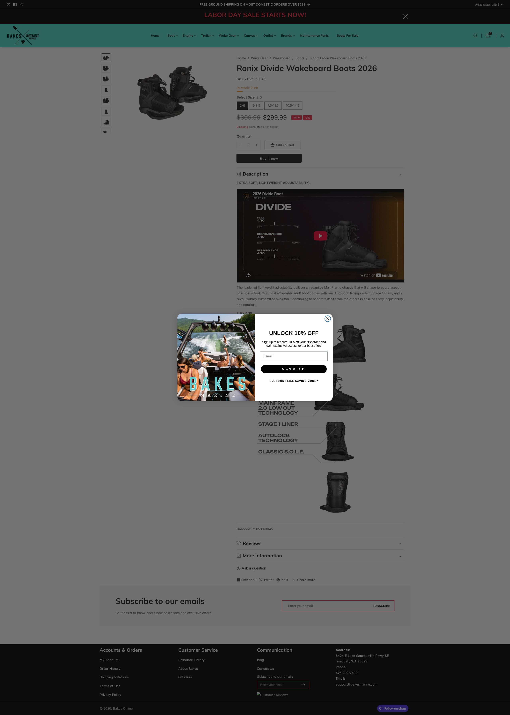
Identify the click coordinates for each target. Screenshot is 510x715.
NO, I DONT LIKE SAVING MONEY (294, 381)
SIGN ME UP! (294, 369)
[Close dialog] (328, 319)
